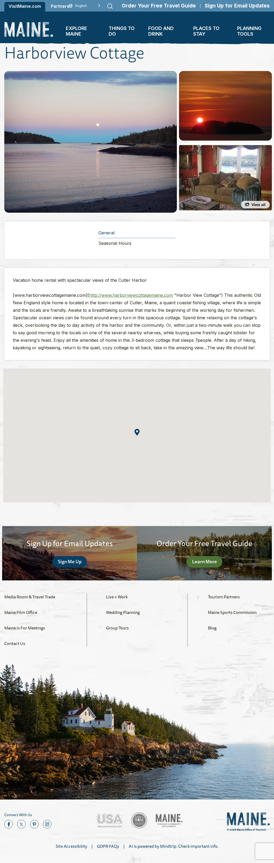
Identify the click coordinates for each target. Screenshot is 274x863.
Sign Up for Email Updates (237, 6)
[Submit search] (110, 6)
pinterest (34, 824)
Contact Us (14, 643)
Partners (60, 6)
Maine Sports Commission (232, 612)
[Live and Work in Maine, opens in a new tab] (139, 820)
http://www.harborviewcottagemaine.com (131, 295)
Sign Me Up (70, 561)
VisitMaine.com (25, 6)
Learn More (204, 561)
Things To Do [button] (122, 31)
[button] (90, 142)
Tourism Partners (224, 596)
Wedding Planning (123, 612)
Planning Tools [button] (249, 31)
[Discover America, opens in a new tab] (109, 820)
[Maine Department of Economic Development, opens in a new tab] (169, 820)
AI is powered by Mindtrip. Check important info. (174, 846)
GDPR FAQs (108, 846)
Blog (212, 627)
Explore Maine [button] (76, 31)
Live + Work (117, 596)
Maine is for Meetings (24, 627)
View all (258, 204)
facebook (8, 824)
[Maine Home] (28, 29)
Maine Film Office (20, 612)
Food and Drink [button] (161, 31)
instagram (47, 824)
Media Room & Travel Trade (29, 596)
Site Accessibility (71, 846)
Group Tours (117, 627)
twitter (21, 824)
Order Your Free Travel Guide (159, 6)
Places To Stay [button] (206, 31)
